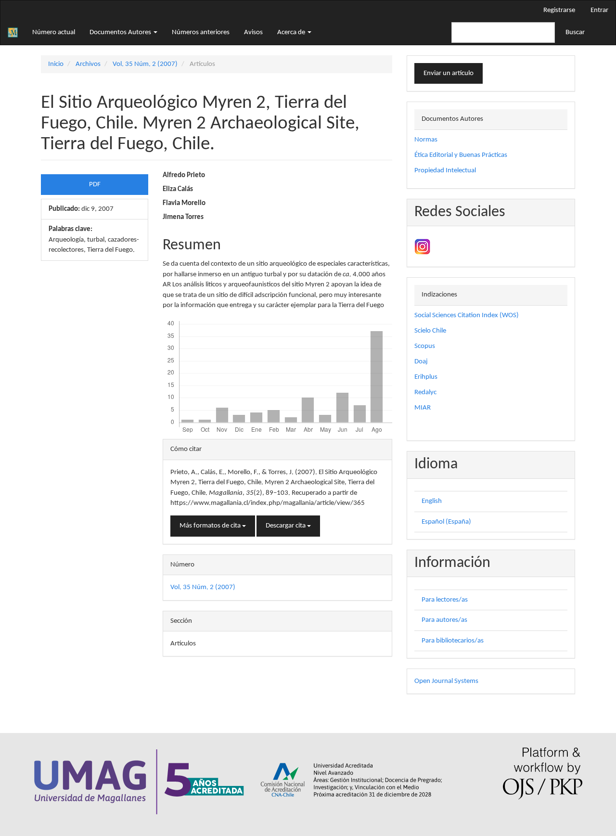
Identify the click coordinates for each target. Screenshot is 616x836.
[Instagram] (422, 246)
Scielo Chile (430, 330)
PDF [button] (95, 184)
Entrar (599, 10)
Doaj (421, 361)
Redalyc (425, 392)
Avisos (253, 32)
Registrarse (559, 10)
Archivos (88, 64)
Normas (425, 139)
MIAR (422, 408)
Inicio (56, 64)
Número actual (53, 32)
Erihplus (425, 377)
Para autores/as (444, 620)
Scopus (424, 346)
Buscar (575, 32)
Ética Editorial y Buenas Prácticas (460, 155)
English (432, 501)
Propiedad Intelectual (445, 170)
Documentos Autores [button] (121, 32)
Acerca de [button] (292, 32)
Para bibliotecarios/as (453, 640)
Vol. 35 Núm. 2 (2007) (145, 64)
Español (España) (446, 522)
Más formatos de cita (211, 525)
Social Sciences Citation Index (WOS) (466, 315)
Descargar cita (286, 525)
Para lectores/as (445, 600)
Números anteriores (201, 32)
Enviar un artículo (449, 73)
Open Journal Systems (446, 681)
